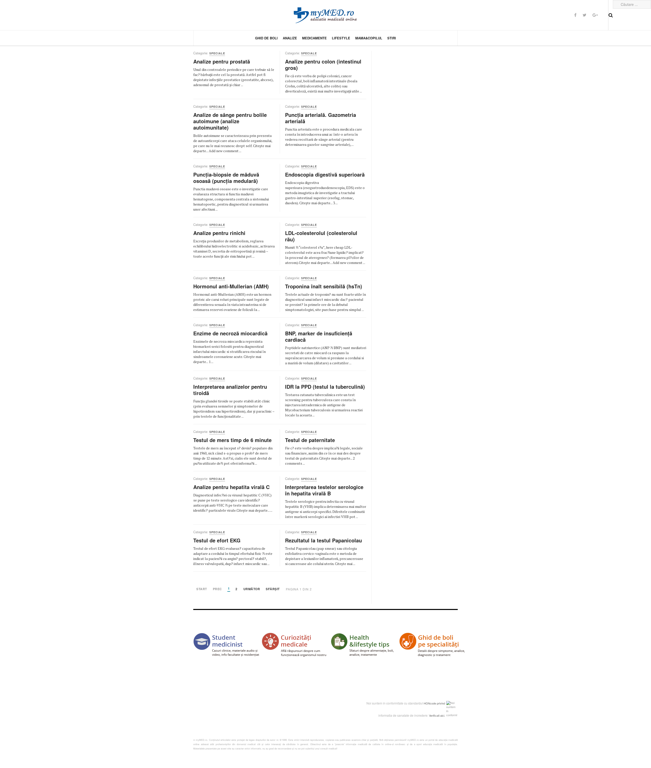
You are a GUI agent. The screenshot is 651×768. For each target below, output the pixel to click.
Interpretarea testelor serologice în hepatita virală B (324, 490)
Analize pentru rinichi (219, 233)
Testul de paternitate (310, 440)
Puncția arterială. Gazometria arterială (320, 118)
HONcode (430, 703)
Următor (251, 589)
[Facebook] (575, 15)
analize (290, 38)
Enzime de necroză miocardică (230, 333)
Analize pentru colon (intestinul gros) (323, 64)
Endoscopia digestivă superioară (325, 174)
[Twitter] (584, 15)
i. (444, 715)
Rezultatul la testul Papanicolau (323, 540)
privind (441, 703)
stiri (391, 38)
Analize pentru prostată (221, 61)
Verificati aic (436, 715)
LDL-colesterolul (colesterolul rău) (321, 236)
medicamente (314, 38)
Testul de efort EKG (217, 540)
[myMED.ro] (325, 15)
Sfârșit (273, 589)
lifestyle (341, 38)
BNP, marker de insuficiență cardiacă (318, 336)
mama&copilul (368, 38)
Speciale (217, 53)
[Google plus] (595, 15)
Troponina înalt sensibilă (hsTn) (323, 286)
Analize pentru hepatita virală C (231, 487)
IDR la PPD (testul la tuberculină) (325, 386)
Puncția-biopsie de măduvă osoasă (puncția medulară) (226, 177)
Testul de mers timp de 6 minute (232, 440)
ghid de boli (266, 38)
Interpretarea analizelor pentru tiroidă (230, 390)
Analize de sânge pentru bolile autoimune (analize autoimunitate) (230, 121)
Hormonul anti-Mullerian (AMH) (231, 286)
